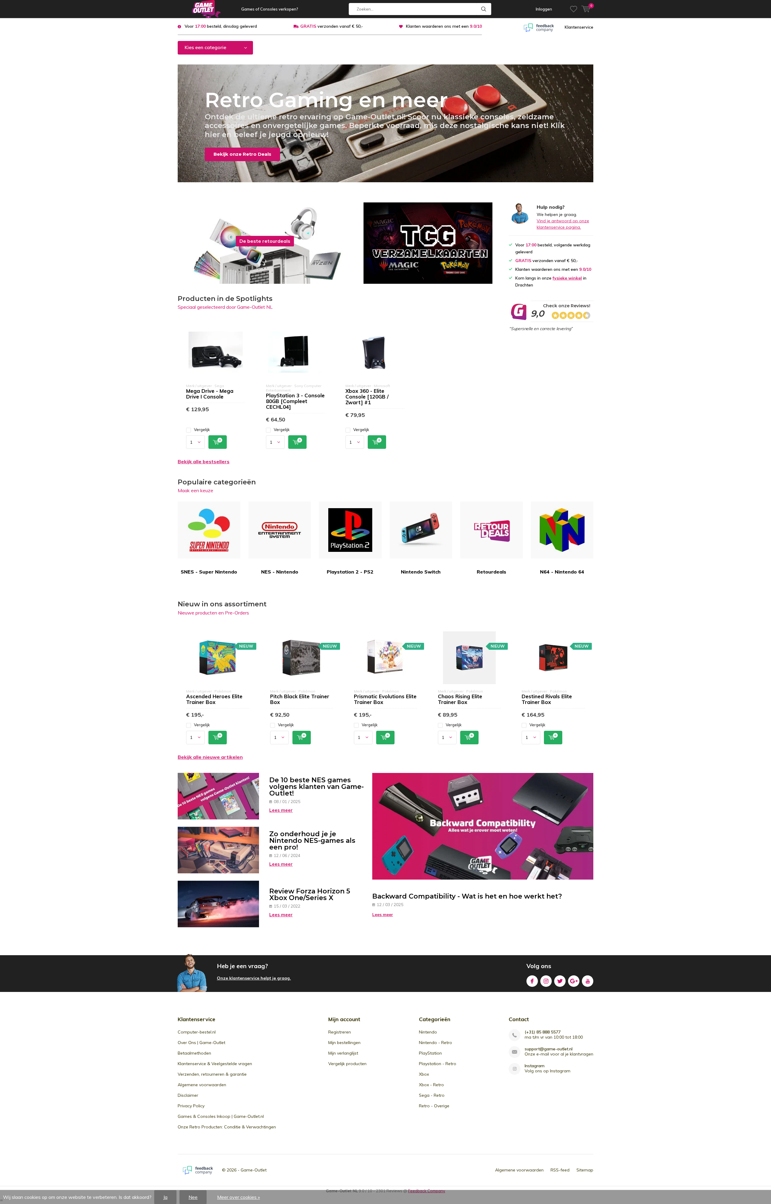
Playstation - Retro (437, 1063)
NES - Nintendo (279, 572)
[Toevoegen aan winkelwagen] (217, 442)
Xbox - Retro (431, 1084)
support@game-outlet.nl (549, 1049)
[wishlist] (573, 9)
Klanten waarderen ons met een (444, 26)
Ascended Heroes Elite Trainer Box (214, 699)
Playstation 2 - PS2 (350, 572)
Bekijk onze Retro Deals (242, 154)
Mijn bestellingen (344, 1042)
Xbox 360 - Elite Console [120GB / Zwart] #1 (367, 396)
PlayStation (430, 1053)
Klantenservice (579, 27)
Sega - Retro (432, 1095)
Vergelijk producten (347, 1063)
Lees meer (281, 810)
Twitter (560, 981)
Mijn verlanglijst (343, 1053)
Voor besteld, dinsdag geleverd (221, 26)
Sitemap (584, 1170)
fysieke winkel (567, 278)
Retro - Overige (434, 1106)
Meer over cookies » (238, 1197)
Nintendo (428, 1032)
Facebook (532, 981)
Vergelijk (202, 429)
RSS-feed (560, 1170)
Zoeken (484, 9)
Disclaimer (188, 1095)
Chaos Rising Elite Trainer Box (460, 699)
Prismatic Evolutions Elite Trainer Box (385, 699)
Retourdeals (491, 572)
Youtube (587, 981)
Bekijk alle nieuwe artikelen (210, 757)
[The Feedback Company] (539, 27)
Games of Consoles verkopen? (269, 9)
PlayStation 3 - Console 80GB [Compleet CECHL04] (295, 401)
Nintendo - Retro (435, 1042)
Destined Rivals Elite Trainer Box (547, 699)
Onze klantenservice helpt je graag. (254, 978)
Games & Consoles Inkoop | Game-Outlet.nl (221, 1116)
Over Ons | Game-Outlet (201, 1042)
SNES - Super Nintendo (209, 572)
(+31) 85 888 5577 (542, 1032)
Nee (193, 1197)
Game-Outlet (254, 1170)
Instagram (546, 981)
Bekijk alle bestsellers (203, 461)
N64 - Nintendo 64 (562, 572)
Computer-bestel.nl (197, 1032)
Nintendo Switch (421, 572)
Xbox (424, 1074)
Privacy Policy (191, 1106)
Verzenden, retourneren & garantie (212, 1074)
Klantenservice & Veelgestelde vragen (215, 1063)
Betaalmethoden (194, 1053)
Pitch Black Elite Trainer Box (299, 699)
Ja (165, 1197)
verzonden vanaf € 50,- (331, 26)
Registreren (339, 1032)
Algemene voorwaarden (202, 1084)
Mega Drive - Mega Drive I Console (209, 394)
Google (573, 981)
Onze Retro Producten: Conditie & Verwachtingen (227, 1127)
